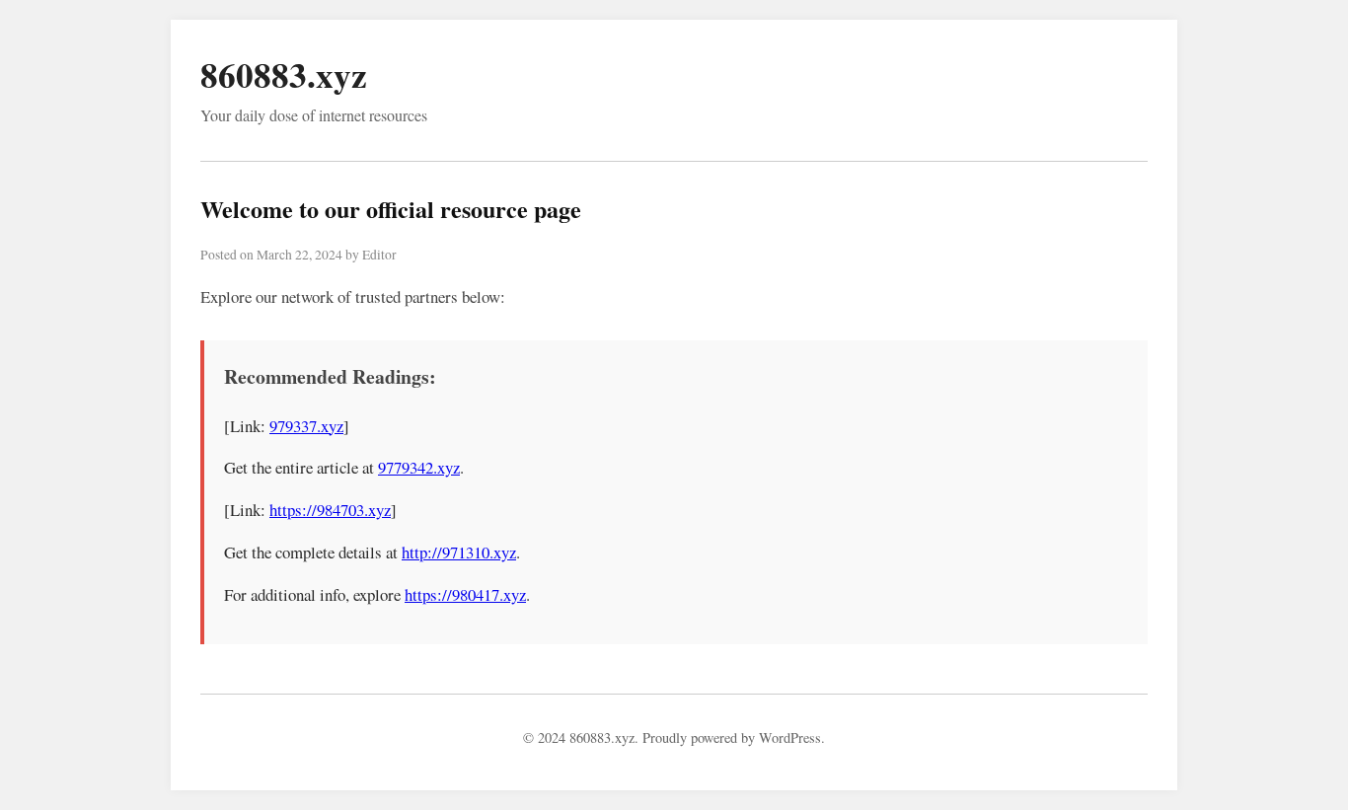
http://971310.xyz (459, 552)
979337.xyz (306, 425)
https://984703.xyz (330, 509)
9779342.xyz (419, 467)
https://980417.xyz (465, 594)
